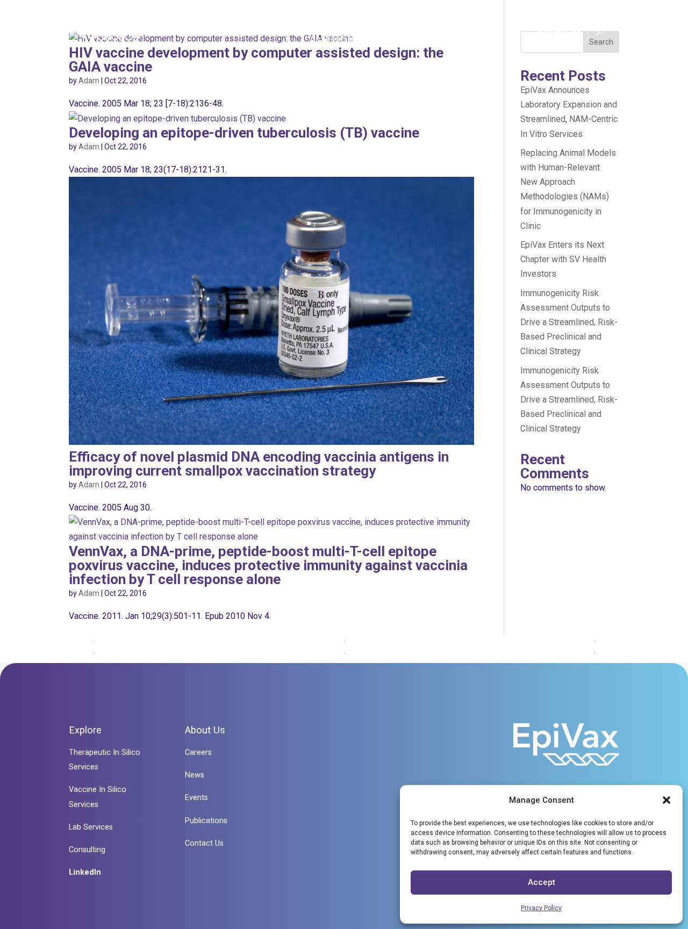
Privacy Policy (541, 908)
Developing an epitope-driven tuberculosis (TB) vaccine (244, 133)
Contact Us (559, 29)
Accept (541, 882)
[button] (666, 800)
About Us (426, 32)
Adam (88, 80)
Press (490, 32)
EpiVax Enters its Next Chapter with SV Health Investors (563, 259)
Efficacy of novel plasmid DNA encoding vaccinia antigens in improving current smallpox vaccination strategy (259, 464)
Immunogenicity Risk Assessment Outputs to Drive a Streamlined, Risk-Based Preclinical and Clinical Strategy (569, 322)
